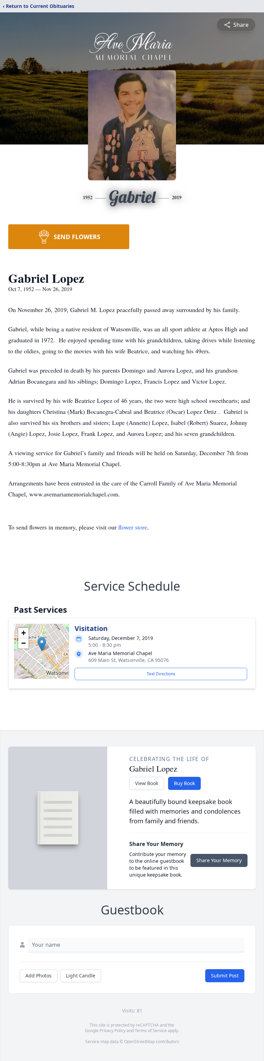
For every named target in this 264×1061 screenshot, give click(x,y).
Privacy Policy (112, 1030)
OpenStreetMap (139, 1041)
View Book (146, 783)
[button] (41, 644)
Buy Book (184, 783)
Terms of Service (151, 1030)
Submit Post (225, 975)
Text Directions (161, 674)
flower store (132, 527)
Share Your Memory (219, 860)
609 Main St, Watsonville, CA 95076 (128, 660)
